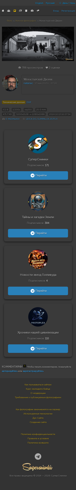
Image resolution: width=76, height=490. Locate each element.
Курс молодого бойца (38, 389)
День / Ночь (68, 3)
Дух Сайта (38, 418)
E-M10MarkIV (13, 119)
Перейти (41, 175)
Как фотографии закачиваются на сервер (38, 409)
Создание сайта (38, 422)
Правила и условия (38, 438)
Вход (56, 10)
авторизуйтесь (10, 371)
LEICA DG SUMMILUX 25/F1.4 (41, 119)
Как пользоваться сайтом (38, 384)
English (39, 3)
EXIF (29, 102)
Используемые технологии (38, 413)
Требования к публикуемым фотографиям (38, 397)
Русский (50, 3)
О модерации (38, 393)
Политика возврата (38, 442)
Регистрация (68, 10)
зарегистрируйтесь (33, 371)
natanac (28, 83)
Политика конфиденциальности (38, 434)
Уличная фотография (25, 21)
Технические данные (14, 102)
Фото (9, 21)
